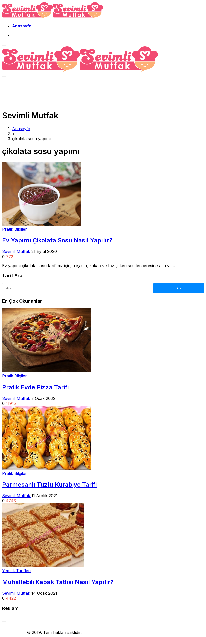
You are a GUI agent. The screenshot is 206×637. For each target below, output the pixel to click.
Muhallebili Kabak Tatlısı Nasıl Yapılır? (58, 582)
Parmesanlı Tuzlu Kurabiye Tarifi (49, 484)
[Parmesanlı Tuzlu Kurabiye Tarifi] (46, 468)
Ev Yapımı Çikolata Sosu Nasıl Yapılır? (57, 240)
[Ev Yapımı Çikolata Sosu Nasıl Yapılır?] (41, 224)
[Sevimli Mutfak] (52, 16)
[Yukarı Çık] (4, 621)
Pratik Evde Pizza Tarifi (35, 387)
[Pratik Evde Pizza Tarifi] (46, 370)
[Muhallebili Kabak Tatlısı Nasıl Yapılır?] (43, 565)
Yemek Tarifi (14, 632)
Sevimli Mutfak (16, 251)
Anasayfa (21, 25)
